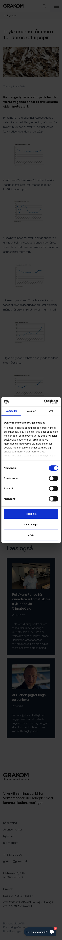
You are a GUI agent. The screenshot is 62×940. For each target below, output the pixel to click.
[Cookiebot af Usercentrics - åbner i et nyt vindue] (44, 402)
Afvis (31, 535)
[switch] (53, 478)
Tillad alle (31, 513)
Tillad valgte (31, 524)
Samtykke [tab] (11, 410)
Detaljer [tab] (31, 410)
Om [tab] (51, 410)
